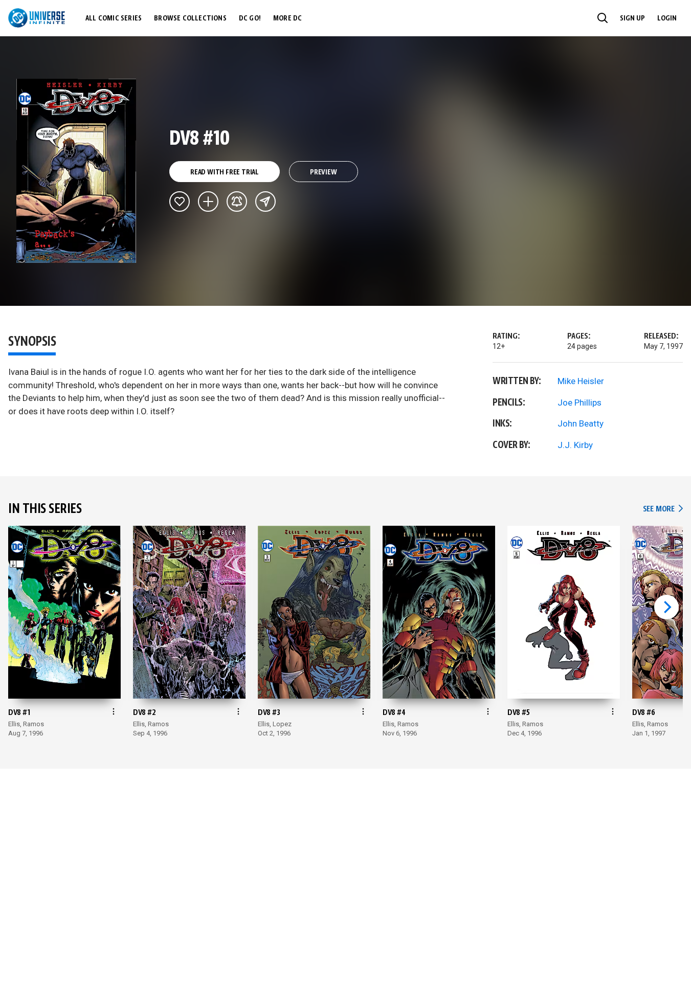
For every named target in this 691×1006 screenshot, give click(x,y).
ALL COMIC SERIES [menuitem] (113, 18)
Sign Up (632, 18)
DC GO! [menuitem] (250, 18)
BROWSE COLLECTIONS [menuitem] (190, 18)
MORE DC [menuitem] (287, 18)
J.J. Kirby (575, 445)
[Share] (265, 201)
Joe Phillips (579, 402)
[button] (602, 18)
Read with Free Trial (224, 172)
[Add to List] (208, 201)
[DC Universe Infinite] (36, 18)
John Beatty (581, 423)
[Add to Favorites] (179, 201)
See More (663, 509)
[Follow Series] (237, 201)
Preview (323, 172)
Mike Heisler (581, 381)
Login (667, 18)
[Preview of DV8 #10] (76, 171)
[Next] (666, 607)
